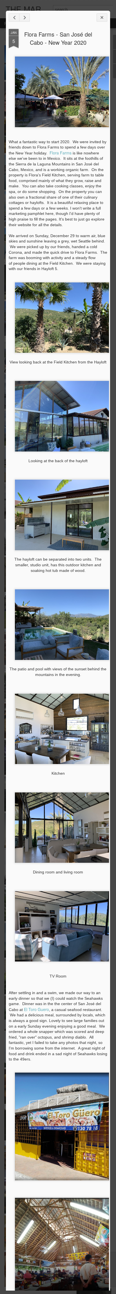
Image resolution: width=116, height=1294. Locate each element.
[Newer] (14, 18)
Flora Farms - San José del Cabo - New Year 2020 (58, 38)
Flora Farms (61, 153)
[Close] (102, 18)
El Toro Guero (36, 1009)
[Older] (24, 18)
